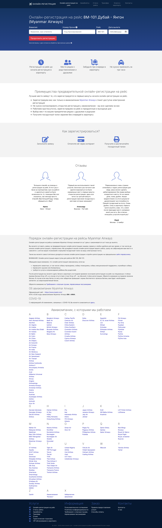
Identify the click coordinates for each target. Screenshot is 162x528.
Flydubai (121, 329)
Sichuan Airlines (34, 463)
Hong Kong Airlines (53, 419)
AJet (30, 372)
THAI (48, 457)
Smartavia (32, 472)
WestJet (103, 448)
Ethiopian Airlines (106, 329)
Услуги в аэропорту (117, 4)
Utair (66, 454)
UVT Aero (68, 457)
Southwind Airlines (35, 477)
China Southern (70, 327)
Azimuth (32, 401)
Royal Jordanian (123, 437)
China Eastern (69, 325)
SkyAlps (32, 470)
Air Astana (32, 332)
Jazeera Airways (88, 412)
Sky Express (33, 468)
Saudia (31, 450)
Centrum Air (69, 320)
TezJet (49, 454)
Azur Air (32, 403)
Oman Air (68, 428)
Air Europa (32, 345)
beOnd (49, 325)
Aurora (31, 392)
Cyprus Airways (70, 338)
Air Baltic (32, 334)
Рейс (98, 27)
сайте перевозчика (123, 254)
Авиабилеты (84, 3)
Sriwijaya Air (33, 481)
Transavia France (53, 470)
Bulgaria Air (51, 332)
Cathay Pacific (70, 318)
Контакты (128, 3)
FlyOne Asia (122, 338)
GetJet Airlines (34, 414)
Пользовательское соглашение (76, 507)
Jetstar (84, 417)
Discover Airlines (88, 320)
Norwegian (50, 434)
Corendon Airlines (71, 329)
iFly (66, 410)
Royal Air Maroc (123, 432)
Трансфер (105, 3)
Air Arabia (32, 327)
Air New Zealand (35, 354)
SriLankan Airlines (35, 479)
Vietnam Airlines (88, 452)
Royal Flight (122, 434)
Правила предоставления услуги (100, 509)
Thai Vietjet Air (52, 466)
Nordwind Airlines (53, 432)
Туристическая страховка (43, 519)
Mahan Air (32, 428)
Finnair (120, 320)
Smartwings (33, 474)
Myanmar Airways (88, 100)
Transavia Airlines (53, 468)
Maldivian (32, 432)
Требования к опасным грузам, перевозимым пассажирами (68, 284)
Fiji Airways (122, 318)
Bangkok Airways (53, 318)
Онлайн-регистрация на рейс (69, 4)
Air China (32, 338)
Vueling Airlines (87, 454)
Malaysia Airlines (35, 430)
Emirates (103, 327)
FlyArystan (121, 327)
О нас (120, 510)
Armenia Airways (35, 385)
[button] (76, 27)
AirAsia (31, 361)
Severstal (32, 457)
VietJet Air (86, 448)
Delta (84, 318)
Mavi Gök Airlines (35, 434)
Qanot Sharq (104, 428)
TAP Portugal (51, 450)
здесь (92, 302)
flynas (120, 332)
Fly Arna (121, 323)
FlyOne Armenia (123, 336)
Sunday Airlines (34, 483)
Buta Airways (51, 334)
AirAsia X (32, 365)
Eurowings (104, 334)
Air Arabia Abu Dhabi (36, 329)
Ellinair (102, 325)
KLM (101, 410)
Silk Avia (32, 466)
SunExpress (33, 486)
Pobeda (85, 434)
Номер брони (69, 27)
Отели (35, 516)
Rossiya (120, 430)
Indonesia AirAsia (71, 414)
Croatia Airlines (70, 336)
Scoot (31, 454)
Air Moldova (33, 352)
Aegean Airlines (34, 318)
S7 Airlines (32, 448)
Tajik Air (49, 448)
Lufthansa (121, 412)
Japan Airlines (87, 410)
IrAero (67, 417)
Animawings (33, 383)
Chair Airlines (69, 323)
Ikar (66, 412)
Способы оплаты (97, 512)
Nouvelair (50, 441)
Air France (32, 347)
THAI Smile (51, 463)
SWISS (31, 488)
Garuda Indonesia (35, 410)
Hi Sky (49, 412)
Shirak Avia (33, 461)
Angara (31, 381)
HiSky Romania (52, 417)
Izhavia (67, 421)
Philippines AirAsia (88, 432)
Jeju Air (85, 414)
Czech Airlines (70, 341)
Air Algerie (32, 325)
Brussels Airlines (52, 329)
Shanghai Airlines (35, 459)
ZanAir (31, 494)
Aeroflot (32, 323)
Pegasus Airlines (88, 430)
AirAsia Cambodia (35, 363)
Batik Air (50, 320)
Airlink (31, 370)
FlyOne (120, 334)
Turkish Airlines (52, 472)
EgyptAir (103, 318)
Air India (32, 350)
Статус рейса (95, 4)
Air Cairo (32, 336)
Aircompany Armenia (36, 367)
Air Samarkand (34, 356)
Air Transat (33, 359)
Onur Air (67, 430)
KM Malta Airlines (106, 412)
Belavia (49, 323)
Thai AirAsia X (52, 461)
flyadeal (121, 325)
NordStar (50, 430)
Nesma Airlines (52, 428)
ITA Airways (69, 419)
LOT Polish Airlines (124, 410)
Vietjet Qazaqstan (88, 450)
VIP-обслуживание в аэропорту (44, 521)
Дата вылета (114, 27)
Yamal (120, 450)
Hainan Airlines (52, 410)
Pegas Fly (85, 428)
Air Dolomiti (33, 343)
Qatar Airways (105, 432)
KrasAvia (103, 414)
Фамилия (33, 27)
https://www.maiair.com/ (53, 292)
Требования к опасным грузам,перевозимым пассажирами (76, 513)
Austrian (32, 394)
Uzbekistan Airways (72, 459)
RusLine (120, 439)
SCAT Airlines (34, 452)
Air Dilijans (32, 341)
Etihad (102, 332)
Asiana (31, 390)
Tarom (49, 452)
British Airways (52, 327)
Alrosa (31, 379)
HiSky (49, 414)
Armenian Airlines (35, 388)
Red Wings (122, 428)
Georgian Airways (35, 412)
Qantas (102, 430)
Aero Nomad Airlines (36, 320)
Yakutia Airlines (123, 448)
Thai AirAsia (51, 459)
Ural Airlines (69, 452)
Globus (31, 417)
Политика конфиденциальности (76, 510)
